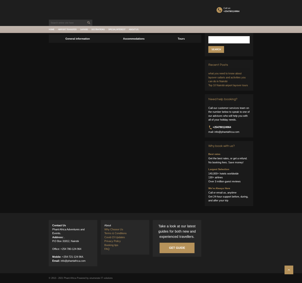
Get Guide (177, 248)
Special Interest (116, 29)
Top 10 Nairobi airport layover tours (228, 85)
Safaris (84, 29)
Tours (181, 38)
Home (51, 29)
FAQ (107, 248)
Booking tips (111, 245)
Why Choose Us (113, 229)
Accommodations (134, 38)
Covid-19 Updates (114, 237)
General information (77, 38)
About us (133, 29)
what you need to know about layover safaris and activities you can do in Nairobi (227, 77)
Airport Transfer (67, 29)
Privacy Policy (112, 241)
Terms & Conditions (115, 233)
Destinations (98, 29)
